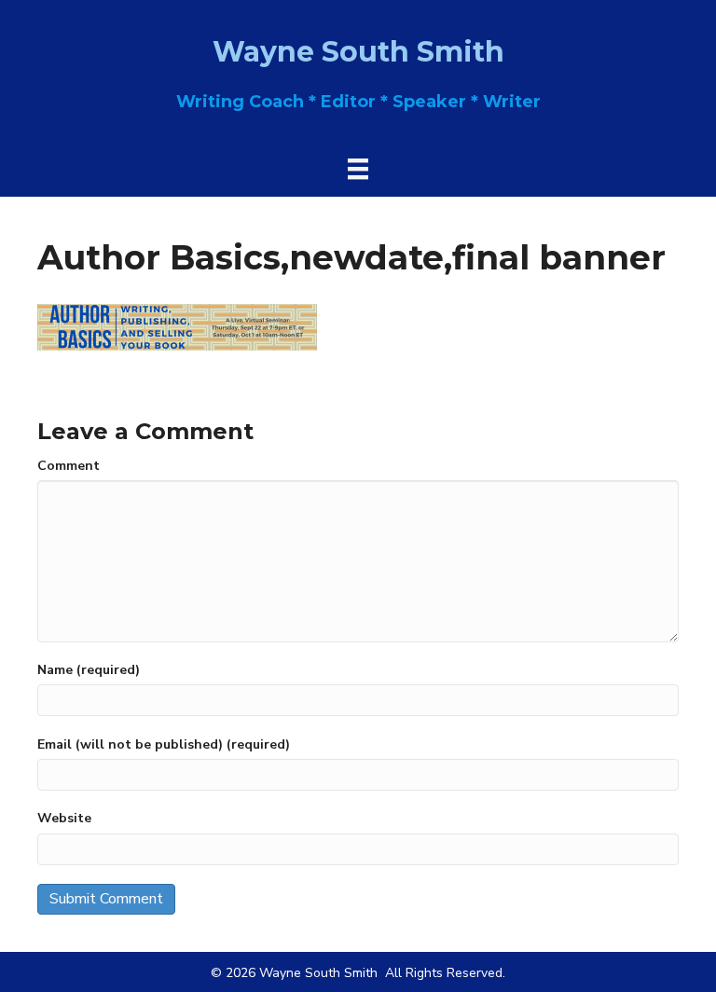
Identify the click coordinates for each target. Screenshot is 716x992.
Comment (68, 466)
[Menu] (358, 169)
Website (64, 818)
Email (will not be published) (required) (163, 744)
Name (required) (88, 670)
